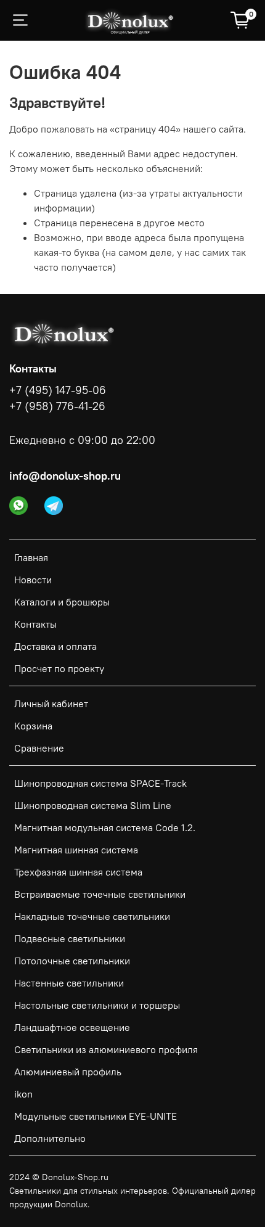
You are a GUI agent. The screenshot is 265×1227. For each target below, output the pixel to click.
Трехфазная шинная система (78, 872)
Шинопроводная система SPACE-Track (100, 783)
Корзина (33, 726)
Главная (31, 557)
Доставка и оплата (55, 646)
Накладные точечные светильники (92, 916)
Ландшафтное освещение (72, 1027)
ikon (23, 1094)
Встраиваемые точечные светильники (100, 894)
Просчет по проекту (59, 668)
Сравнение (39, 748)
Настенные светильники (69, 983)
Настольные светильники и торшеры (97, 1005)
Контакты (35, 624)
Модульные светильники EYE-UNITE (95, 1116)
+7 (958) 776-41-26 (57, 406)
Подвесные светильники (69, 938)
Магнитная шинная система (76, 849)
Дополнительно (50, 1138)
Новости (33, 579)
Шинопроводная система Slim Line (92, 805)
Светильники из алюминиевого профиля (106, 1049)
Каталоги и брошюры (62, 602)
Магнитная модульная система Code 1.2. (104, 827)
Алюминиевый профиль (67, 1071)
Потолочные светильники (72, 960)
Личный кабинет (51, 703)
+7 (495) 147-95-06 (57, 390)
